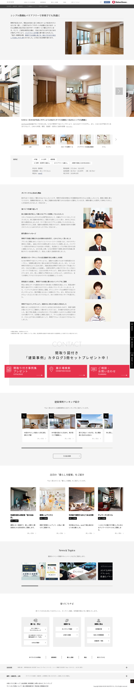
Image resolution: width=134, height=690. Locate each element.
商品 (64, 2)
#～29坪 (43, 159)
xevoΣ (40, 173)
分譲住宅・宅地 (98, 641)
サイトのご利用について (14, 686)
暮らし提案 (54, 2)
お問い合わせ (39, 683)
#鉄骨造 (52, 159)
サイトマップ (48, 683)
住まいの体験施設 (99, 635)
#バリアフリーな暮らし (61, 163)
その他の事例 (67, 456)
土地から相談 (67, 635)
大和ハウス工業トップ (13, 683)
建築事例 (43, 2)
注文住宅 (10, 2)
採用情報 (30, 683)
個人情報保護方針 (28, 686)
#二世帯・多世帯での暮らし (42, 163)
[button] (15, 91)
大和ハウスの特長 (29, 2)
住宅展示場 (98, 629)
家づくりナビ (75, 2)
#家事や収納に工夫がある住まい (81, 163)
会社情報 (24, 683)
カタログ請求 (35, 643)
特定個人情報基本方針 (41, 686)
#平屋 (35, 159)
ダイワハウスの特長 (35, 657)
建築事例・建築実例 (18, 6)
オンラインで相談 (67, 629)
